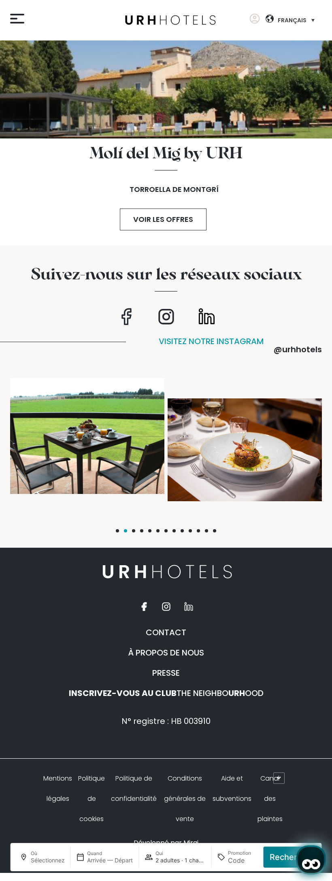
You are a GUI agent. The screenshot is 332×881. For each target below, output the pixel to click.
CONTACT (166, 632)
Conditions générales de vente (185, 799)
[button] (117, 530)
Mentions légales (57, 788)
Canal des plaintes (270, 799)
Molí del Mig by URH (166, 154)
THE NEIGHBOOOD (166, 693)
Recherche (290, 857)
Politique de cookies (91, 799)
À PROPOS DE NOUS (166, 652)
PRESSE (166, 673)
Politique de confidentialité (134, 788)
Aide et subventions (232, 788)
